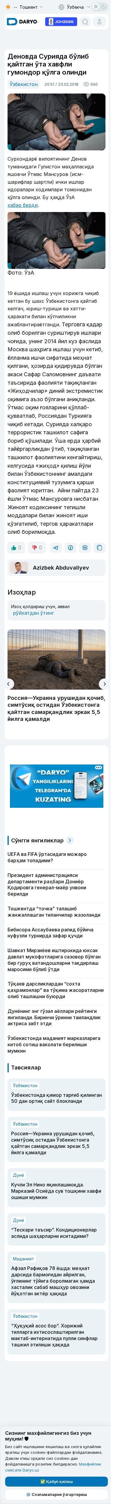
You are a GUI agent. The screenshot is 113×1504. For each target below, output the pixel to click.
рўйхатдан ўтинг (33, 613)
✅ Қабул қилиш (56, 1481)
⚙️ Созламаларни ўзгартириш (56, 1494)
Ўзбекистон (24, 84)
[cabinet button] (99, 22)
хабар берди (23, 205)
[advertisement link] (61, 21)
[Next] (104, 684)
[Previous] (8, 683)
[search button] (85, 22)
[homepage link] (22, 21)
